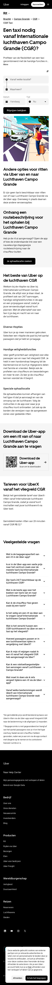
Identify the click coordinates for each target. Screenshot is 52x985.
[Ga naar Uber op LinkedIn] (5, 931)
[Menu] (48, 4)
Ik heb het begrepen (36, 978)
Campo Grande (22, 19)
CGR (35, 19)
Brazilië (7, 19)
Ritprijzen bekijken (16, 110)
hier (30, 967)
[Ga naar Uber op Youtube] (11, 931)
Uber (6, 4)
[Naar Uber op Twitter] (25, 931)
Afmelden (17, 978)
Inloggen (25, 4)
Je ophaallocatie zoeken (19, 261)
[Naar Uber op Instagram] (18, 931)
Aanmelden (38, 4)
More (5, 64)
